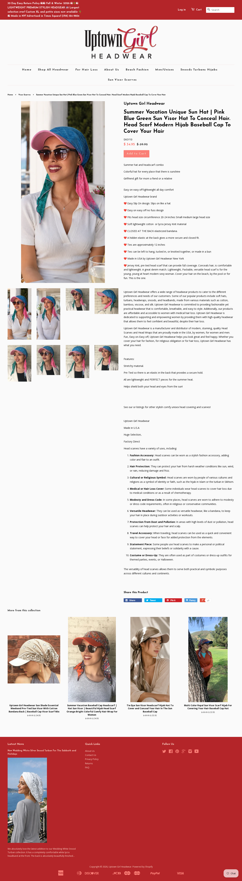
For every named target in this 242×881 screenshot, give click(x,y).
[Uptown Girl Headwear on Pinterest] (177, 752)
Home (26, 69)
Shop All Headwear (53, 69)
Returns (89, 763)
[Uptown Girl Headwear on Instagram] (190, 752)
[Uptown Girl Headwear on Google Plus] (184, 752)
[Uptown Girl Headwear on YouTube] (197, 752)
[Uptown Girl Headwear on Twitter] (164, 752)
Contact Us (90, 755)
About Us (111, 69)
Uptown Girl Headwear (120, 866)
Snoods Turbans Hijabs (199, 69)
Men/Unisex (164, 69)
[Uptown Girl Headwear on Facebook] (171, 752)
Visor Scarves (24, 95)
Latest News (16, 744)
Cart (199, 10)
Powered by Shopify (143, 866)
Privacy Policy (92, 759)
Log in (182, 10)
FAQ (87, 767)
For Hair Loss (86, 69)
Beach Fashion (137, 69)
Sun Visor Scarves (122, 79)
